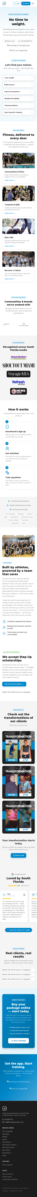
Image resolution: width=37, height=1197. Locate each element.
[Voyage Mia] (18, 374)
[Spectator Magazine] (18, 357)
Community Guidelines (9, 1179)
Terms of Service (7, 1174)
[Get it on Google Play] (18, 51)
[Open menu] (33, 3)
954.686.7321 (9, 1119)
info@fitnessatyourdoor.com (14, 1122)
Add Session (5, 1191)
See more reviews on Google (20, 930)
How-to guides (7, 1165)
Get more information (13, 684)
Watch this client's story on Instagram (16, 692)
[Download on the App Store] (18, 46)
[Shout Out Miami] (18, 365)
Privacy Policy (6, 1177)
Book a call (10, 41)
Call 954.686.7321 (26, 41)
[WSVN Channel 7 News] (18, 391)
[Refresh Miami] (18, 382)
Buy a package (20, 1041)
